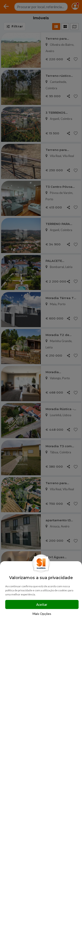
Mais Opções (42, 614)
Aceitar (41, 604)
